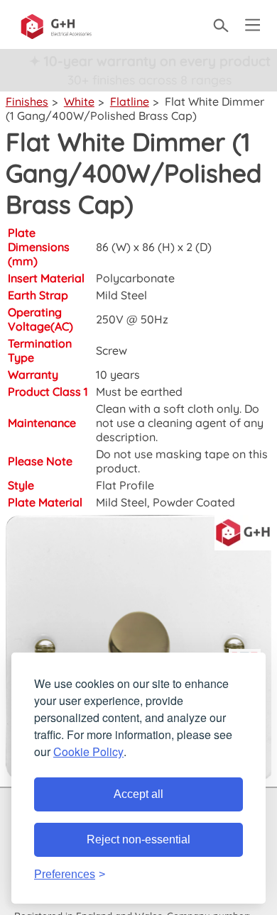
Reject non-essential (138, 839)
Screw (111, 350)
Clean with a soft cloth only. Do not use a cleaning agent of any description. (180, 422)
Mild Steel (121, 295)
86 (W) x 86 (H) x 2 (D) (154, 247)
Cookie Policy (88, 751)
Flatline (129, 101)
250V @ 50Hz (132, 319)
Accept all (138, 794)
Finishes (27, 101)
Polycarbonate (135, 278)
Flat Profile (125, 485)
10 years (118, 374)
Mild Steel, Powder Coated (165, 502)
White (79, 101)
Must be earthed (139, 391)
